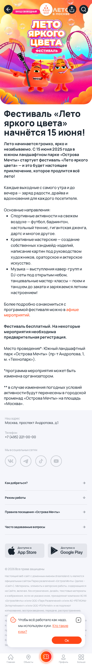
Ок (67, 640)
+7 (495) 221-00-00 (20, 437)
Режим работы (15, 498)
